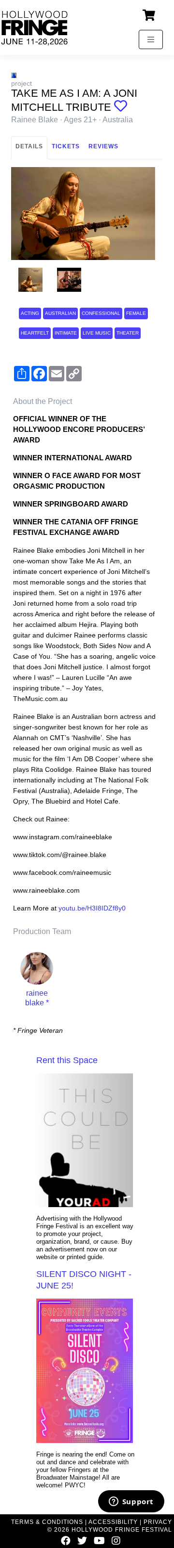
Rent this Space (67, 1060)
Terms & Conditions (47, 1522)
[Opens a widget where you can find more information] (131, 1502)
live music (97, 333)
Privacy (158, 1522)
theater (127, 333)
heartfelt (35, 333)
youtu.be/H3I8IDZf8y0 (92, 908)
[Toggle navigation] (151, 39)
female (136, 313)
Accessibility (113, 1522)
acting (30, 313)
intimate (66, 333)
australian (60, 313)
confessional (101, 313)
